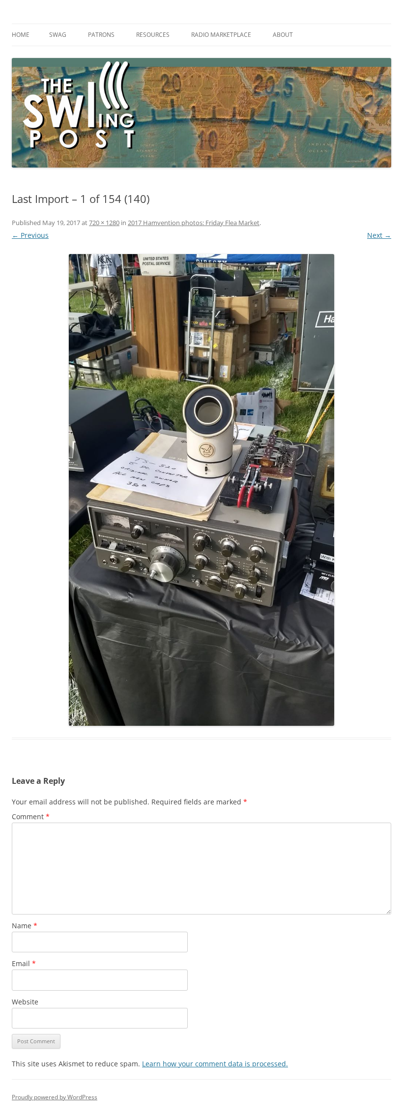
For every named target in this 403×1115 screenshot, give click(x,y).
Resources (153, 34)
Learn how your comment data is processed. (215, 1063)
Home (20, 34)
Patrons (101, 34)
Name (24, 925)
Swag (57, 34)
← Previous (30, 235)
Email (24, 963)
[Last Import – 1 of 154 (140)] (201, 490)
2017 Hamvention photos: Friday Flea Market (193, 222)
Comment (31, 816)
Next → (379, 235)
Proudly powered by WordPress (54, 1097)
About (283, 34)
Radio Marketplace (221, 34)
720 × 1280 (104, 222)
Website (25, 1001)
